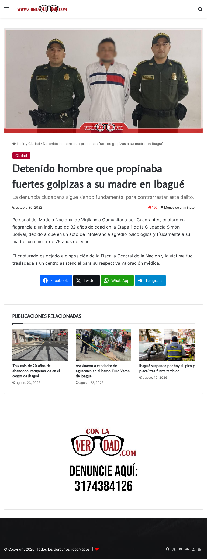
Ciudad (34, 144)
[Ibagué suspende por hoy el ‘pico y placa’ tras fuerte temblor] (167, 345)
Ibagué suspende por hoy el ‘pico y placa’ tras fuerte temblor (167, 368)
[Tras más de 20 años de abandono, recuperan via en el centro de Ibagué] (40, 345)
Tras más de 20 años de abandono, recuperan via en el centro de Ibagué (36, 370)
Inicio (20, 144)
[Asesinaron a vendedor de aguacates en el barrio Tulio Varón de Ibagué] (103, 345)
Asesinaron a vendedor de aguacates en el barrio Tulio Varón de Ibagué (103, 370)
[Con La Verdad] (42, 9)
